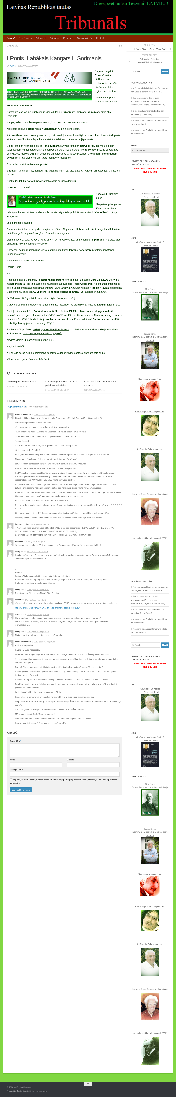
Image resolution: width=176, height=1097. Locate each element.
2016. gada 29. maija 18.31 (38, 590)
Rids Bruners (25, 38)
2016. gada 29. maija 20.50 (38, 632)
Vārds (12, 760)
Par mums (68, 38)
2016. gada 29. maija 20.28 (38, 615)
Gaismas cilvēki (84, 38)
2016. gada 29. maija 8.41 (44, 415)
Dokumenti (40, 38)
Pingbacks (39, 407)
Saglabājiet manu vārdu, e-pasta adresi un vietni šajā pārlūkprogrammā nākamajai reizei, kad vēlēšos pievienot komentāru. (63, 781)
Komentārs (15, 741)
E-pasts (70, 760)
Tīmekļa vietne (16, 769)
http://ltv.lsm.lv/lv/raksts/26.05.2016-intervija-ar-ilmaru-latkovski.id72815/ (47, 608)
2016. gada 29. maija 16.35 (37, 552)
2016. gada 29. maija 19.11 (35, 600)
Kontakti (100, 38)
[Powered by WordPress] (18, 1091)
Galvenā (11, 38)
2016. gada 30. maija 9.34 (44, 642)
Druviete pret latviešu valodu (21, 381)
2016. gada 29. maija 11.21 (36, 541)
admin (13, 66)
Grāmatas (54, 38)
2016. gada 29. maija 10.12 (41, 524)
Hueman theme (41, 1091)
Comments (18, 407)
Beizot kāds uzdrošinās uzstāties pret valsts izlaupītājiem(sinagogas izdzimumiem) (148, 101)
